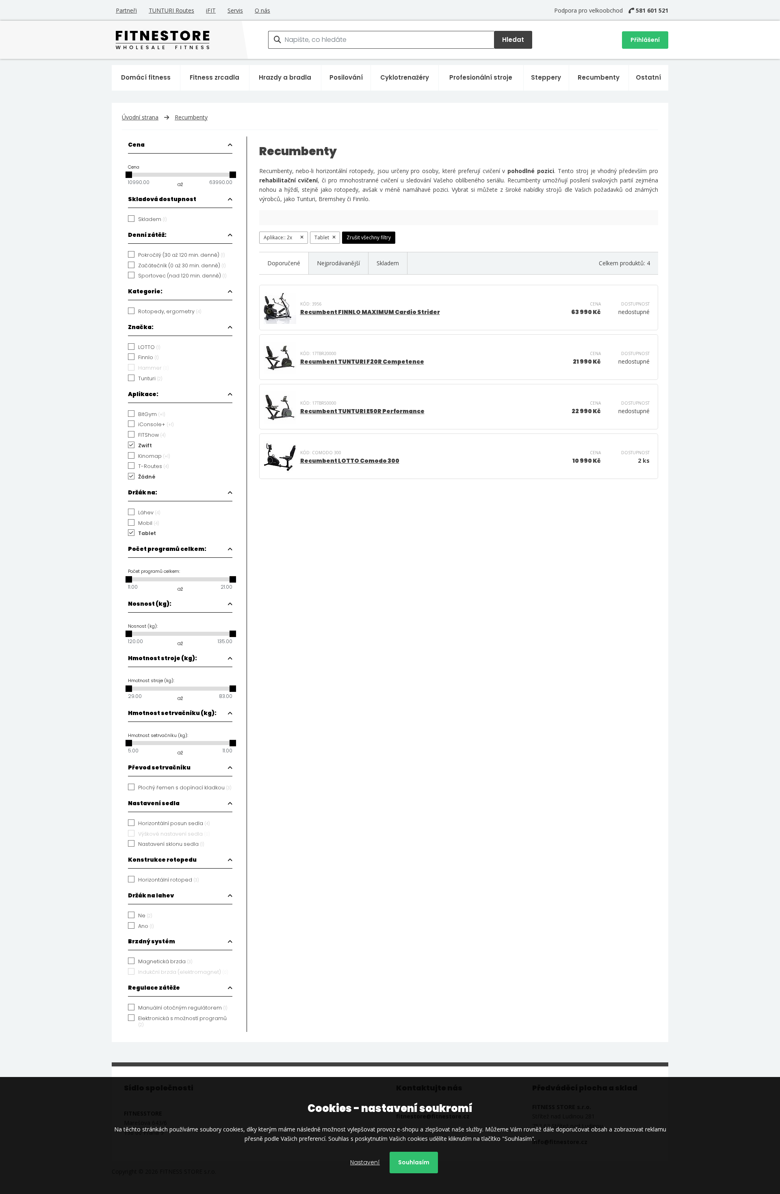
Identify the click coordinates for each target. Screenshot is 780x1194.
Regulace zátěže (154, 988)
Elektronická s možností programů (182, 1021)
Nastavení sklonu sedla (171, 844)
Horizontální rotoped (168, 880)
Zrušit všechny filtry (369, 237)
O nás (262, 10)
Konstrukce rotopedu (162, 860)
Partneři (126, 10)
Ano (146, 926)
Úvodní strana (140, 117)
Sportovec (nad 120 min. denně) (182, 276)
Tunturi (150, 378)
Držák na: (142, 492)
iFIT (211, 10)
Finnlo (148, 357)
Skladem (152, 219)
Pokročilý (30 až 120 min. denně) (181, 255)
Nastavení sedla (154, 803)
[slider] (129, 174)
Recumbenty (599, 77)
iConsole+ (156, 424)
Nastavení (365, 1162)
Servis (235, 10)
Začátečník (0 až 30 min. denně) (182, 265)
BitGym (151, 414)
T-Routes (153, 466)
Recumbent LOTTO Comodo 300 (349, 461)
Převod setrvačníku (159, 767)
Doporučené (283, 263)
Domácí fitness (146, 77)
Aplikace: (143, 394)
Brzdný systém (151, 941)
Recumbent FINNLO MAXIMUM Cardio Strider (370, 312)
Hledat (513, 39)
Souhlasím (413, 1162)
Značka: (141, 327)
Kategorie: (145, 291)
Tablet (147, 533)
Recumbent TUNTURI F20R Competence (362, 362)
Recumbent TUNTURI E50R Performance (362, 411)
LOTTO (149, 347)
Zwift (145, 445)
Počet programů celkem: (167, 549)
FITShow (152, 435)
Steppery (546, 77)
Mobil (148, 523)
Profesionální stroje (480, 77)
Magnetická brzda (165, 961)
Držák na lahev (151, 895)
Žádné (146, 477)
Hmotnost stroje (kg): (162, 658)
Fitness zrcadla (214, 77)
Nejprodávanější (338, 263)
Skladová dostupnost (162, 199)
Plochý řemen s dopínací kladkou (185, 787)
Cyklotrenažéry (404, 77)
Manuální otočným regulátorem (183, 1008)
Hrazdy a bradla (285, 77)
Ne (145, 915)
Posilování (346, 77)
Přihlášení (645, 40)
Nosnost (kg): (149, 604)
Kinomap (154, 456)
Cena (136, 145)
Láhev (149, 512)
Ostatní (648, 77)
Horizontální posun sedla (174, 823)
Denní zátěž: (147, 235)
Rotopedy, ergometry (170, 311)
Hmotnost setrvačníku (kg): (172, 713)
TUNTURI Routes (171, 10)
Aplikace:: (278, 237)
